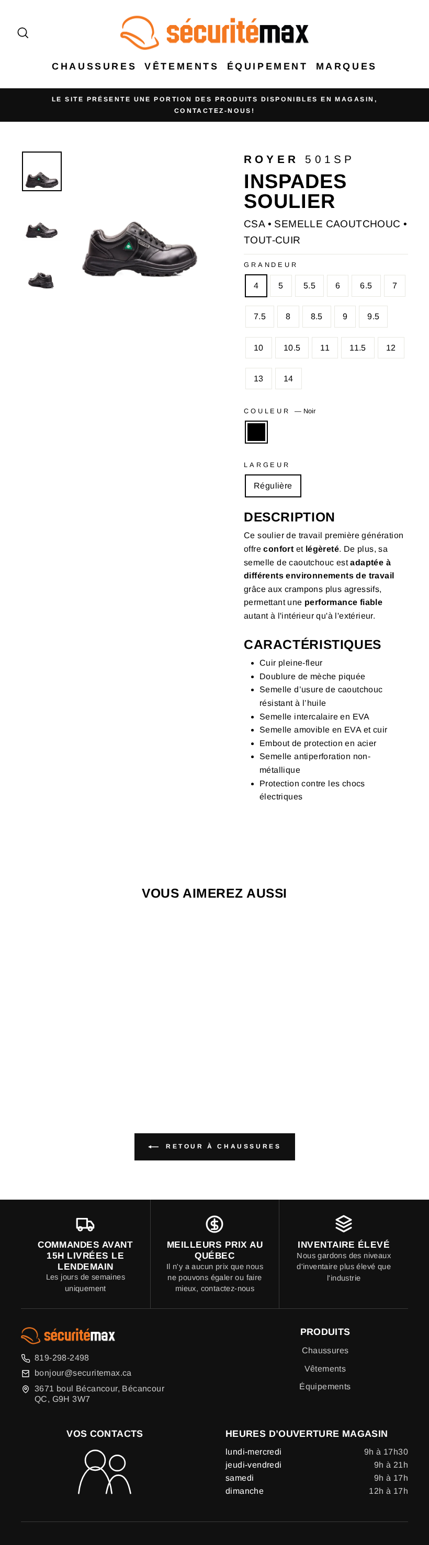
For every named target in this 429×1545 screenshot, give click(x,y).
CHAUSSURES (94, 66)
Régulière (273, 485)
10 (259, 347)
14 (288, 378)
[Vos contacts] (104, 1473)
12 (391, 347)
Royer (271, 159)
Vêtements (181, 66)
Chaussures (325, 1350)
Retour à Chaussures (222, 1146)
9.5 (373, 316)
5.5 (309, 285)
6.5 (366, 285)
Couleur (279, 411)
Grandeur (271, 265)
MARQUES (346, 66)
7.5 (260, 316)
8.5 (317, 316)
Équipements (325, 1386)
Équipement (267, 66)
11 (325, 347)
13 (259, 378)
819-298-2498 (62, 1357)
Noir (256, 432)
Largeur (267, 465)
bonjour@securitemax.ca (83, 1372)
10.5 (292, 347)
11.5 (357, 347)
